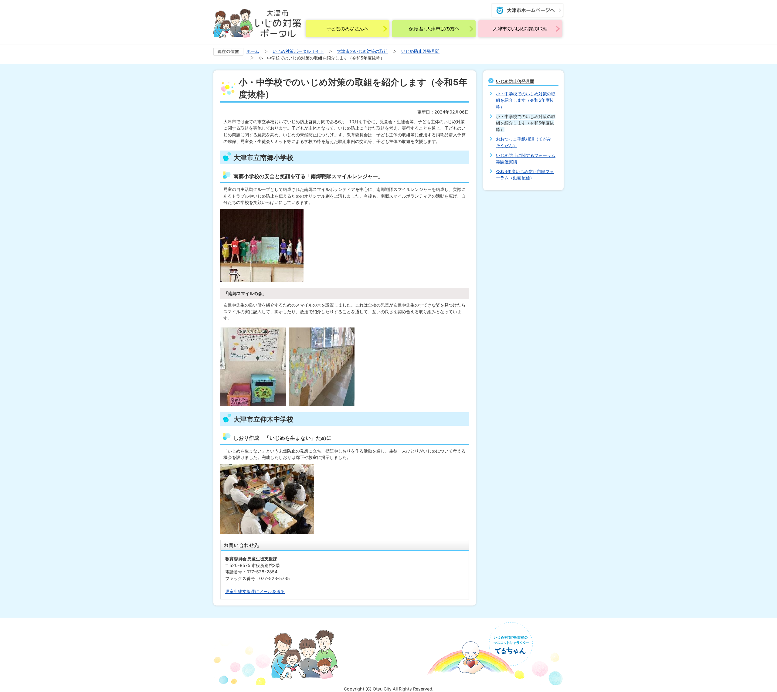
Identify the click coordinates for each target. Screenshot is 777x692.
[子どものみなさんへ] (347, 28)
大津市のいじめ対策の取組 (362, 51)
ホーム (252, 51)
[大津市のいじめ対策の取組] (520, 28)
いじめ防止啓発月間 (420, 51)
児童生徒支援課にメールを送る (255, 591)
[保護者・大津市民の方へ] (434, 28)
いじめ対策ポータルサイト (298, 51)
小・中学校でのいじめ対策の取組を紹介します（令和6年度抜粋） (525, 100)
